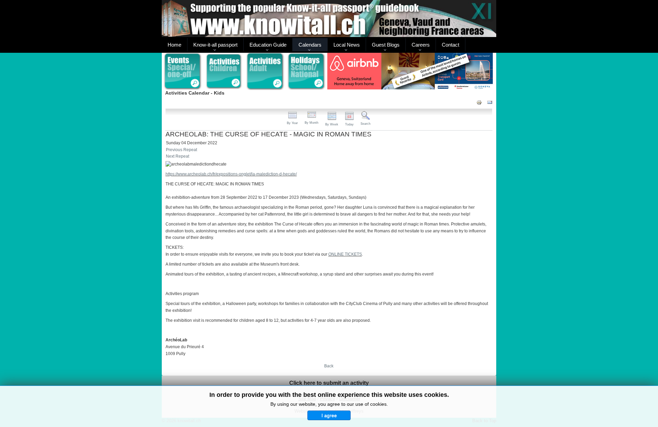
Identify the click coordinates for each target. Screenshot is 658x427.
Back (328, 366)
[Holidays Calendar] (306, 71)
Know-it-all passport (215, 45)
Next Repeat (177, 156)
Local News (346, 45)
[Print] (479, 102)
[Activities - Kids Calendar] (224, 71)
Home (174, 45)
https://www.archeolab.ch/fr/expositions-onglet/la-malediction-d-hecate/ (231, 174)
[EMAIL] (489, 102)
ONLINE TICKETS (345, 254)
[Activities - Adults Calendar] (265, 71)
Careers (421, 45)
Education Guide (268, 45)
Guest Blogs (386, 45)
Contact (450, 45)
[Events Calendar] (182, 71)
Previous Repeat (181, 149)
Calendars (309, 45)
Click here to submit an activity (329, 383)
